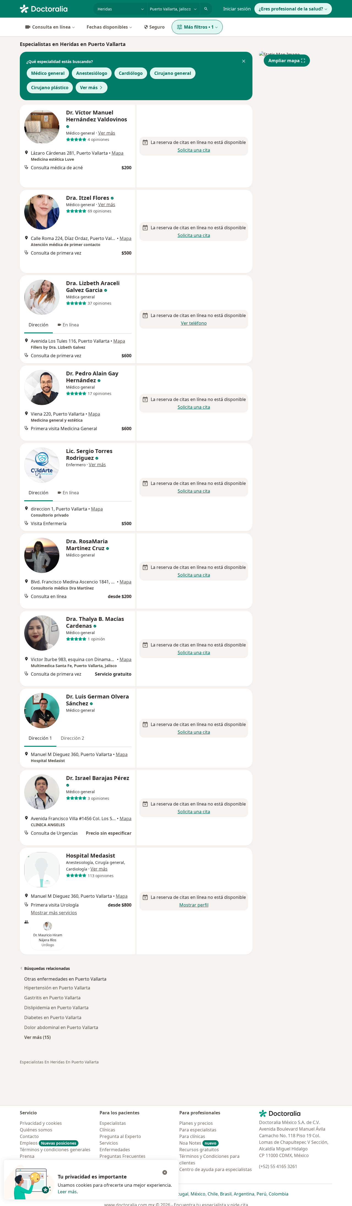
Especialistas (113, 1123)
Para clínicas (192, 1136)
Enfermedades (115, 1150)
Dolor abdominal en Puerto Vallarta (61, 1027)
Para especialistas (197, 1130)
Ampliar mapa (284, 61)
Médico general (48, 73)
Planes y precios (196, 1123)
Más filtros (199, 27)
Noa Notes (197, 1143)
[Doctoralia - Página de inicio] (54, 8)
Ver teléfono (194, 323)
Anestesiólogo (91, 73)
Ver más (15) (37, 1037)
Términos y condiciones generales (55, 1150)
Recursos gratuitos (199, 1150)
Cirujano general (172, 73)
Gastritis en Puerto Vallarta (52, 998)
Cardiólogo (131, 73)
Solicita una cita (194, 150)
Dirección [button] (38, 325)
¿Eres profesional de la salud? (291, 9)
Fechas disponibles (107, 27)
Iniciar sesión (237, 9)
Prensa (27, 1156)
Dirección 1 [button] (40, 738)
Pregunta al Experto (120, 1136)
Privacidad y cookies (41, 1123)
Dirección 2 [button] (72, 738)
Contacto (29, 1136)
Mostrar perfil (193, 905)
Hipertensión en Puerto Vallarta (57, 988)
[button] (243, 61)
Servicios (109, 1143)
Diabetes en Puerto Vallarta (52, 1017)
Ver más (89, 87)
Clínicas (107, 1130)
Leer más (67, 1192)
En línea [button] (71, 325)
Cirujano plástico (49, 87)
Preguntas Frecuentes (122, 1156)
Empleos (48, 1143)
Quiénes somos (36, 1130)
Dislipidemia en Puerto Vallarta (56, 1008)
